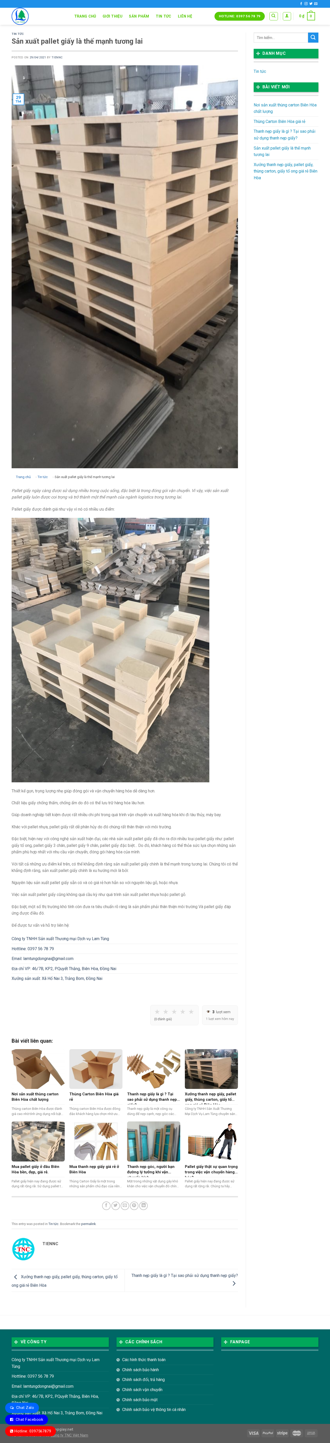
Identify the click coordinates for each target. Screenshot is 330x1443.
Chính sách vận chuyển (142, 1389)
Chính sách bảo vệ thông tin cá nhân (154, 1409)
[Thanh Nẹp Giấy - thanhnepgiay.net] (37, 16)
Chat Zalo (25, 1407)
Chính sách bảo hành (140, 1369)
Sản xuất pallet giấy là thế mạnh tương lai (282, 151)
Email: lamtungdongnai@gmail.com (42, 958)
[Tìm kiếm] (273, 16)
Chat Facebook (29, 1419)
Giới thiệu (112, 16)
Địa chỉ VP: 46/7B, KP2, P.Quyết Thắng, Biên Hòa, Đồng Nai (64, 968)
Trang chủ (85, 16)
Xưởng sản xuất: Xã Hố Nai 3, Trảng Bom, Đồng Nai (57, 978)
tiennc (57, 57)
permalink (88, 1224)
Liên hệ (185, 16)
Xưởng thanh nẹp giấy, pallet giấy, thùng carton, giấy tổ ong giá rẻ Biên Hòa (285, 171)
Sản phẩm (139, 16)
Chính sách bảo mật (140, 1399)
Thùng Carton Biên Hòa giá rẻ (279, 121)
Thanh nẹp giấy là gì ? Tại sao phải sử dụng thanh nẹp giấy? (284, 135)
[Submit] (313, 38)
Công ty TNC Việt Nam (69, 1435)
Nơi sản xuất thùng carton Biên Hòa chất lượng (285, 108)
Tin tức (163, 16)
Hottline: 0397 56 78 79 (33, 948)
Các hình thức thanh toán (144, 1359)
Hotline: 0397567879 (32, 1431)
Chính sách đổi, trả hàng (143, 1379)
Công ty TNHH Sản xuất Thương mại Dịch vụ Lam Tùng (60, 938)
